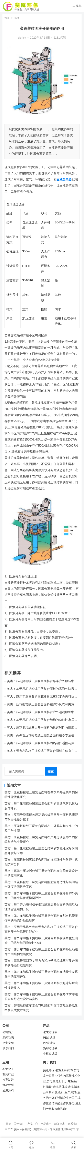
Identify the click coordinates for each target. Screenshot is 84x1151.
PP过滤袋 (49, 1042)
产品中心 (32, 1123)
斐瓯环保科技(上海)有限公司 (31, 1129)
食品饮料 (8, 1085)
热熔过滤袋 (50, 1048)
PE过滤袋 (49, 1037)
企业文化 (8, 1042)
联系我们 (8, 1048)
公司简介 (8, 1032)
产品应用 (46, 1123)
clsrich (22, 37)
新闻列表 (59, 1123)
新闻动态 (8, 1037)
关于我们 (19, 1123)
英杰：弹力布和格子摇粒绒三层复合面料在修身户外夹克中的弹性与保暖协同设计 (42, 752)
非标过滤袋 (50, 1053)
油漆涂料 (8, 1090)
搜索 (51, 771)
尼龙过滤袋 (50, 1032)
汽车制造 (8, 1079)
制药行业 (8, 1074)
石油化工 (8, 1069)
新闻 (17, 18)
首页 (7, 18)
